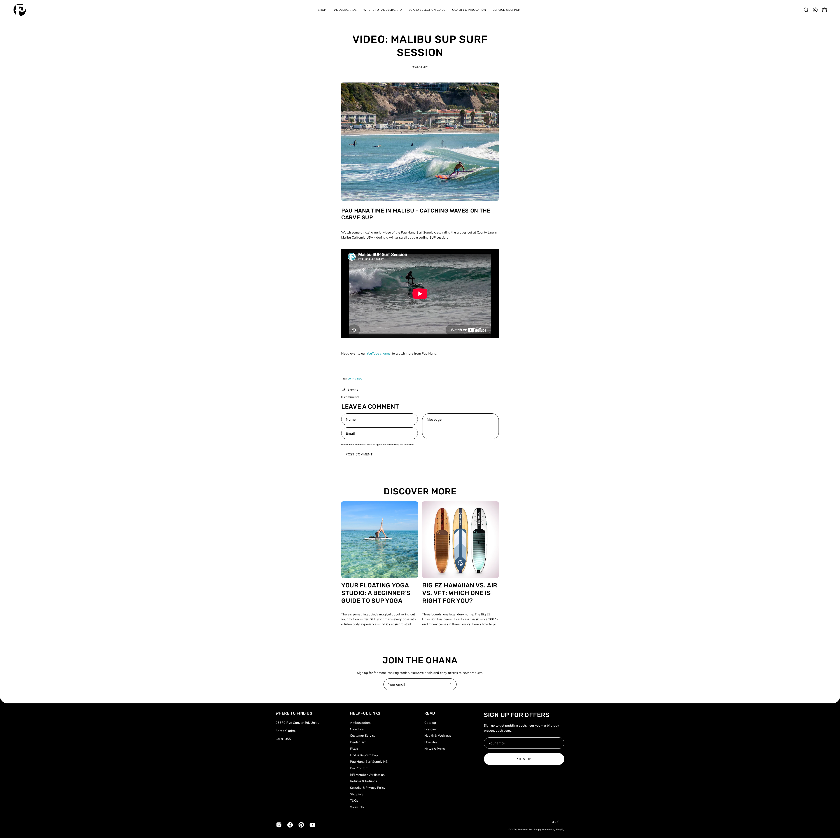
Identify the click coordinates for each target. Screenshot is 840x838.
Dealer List (358, 742)
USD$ (556, 822)
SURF (351, 378)
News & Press (434, 749)
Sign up (524, 759)
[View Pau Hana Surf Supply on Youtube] (312, 825)
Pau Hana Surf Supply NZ (369, 762)
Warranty (357, 807)
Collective (357, 729)
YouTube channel (379, 353)
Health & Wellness (437, 736)
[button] (322, 10)
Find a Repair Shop (364, 755)
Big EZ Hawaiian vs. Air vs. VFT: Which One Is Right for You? (459, 593)
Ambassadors (360, 723)
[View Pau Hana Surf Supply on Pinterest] (300, 825)
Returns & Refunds (363, 781)
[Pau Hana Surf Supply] (19, 9)
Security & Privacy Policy (367, 788)
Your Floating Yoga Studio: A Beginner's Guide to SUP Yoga (376, 593)
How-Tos (431, 742)
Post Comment (359, 454)
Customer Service (362, 736)
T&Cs (354, 801)
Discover (430, 729)
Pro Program (359, 768)
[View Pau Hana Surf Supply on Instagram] (278, 825)
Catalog (430, 723)
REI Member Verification (367, 775)
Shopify (560, 829)
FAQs (354, 749)
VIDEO (358, 378)
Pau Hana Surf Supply (529, 829)
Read (429, 713)
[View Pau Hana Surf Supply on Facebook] (289, 825)
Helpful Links (365, 713)
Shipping (356, 794)
